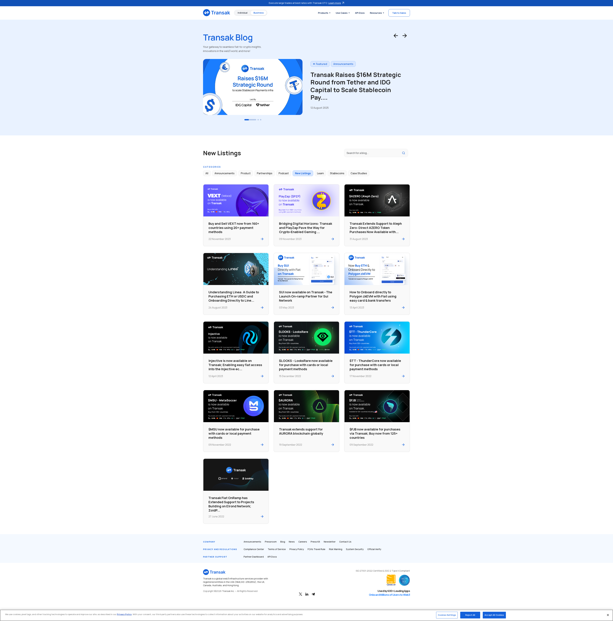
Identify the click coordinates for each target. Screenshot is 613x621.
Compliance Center (254, 549)
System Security (355, 549)
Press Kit (315, 541)
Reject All (470, 614)
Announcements (225, 173)
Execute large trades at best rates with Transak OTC (305, 3)
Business (259, 12)
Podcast (284, 173)
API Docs (360, 12)
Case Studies (359, 173)
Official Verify (374, 549)
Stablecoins (337, 173)
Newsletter (330, 541)
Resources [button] (376, 12)
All (206, 173)
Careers (302, 541)
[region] (306, 615)
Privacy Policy (296, 549)
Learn (336, 68)
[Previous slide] (396, 35)
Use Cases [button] (342, 12)
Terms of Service (277, 549)
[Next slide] (404, 35)
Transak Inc (228, 591)
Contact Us (345, 541)
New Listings (303, 173)
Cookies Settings (447, 614)
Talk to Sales (399, 12)
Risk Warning (335, 549)
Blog (282, 541)
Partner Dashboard (254, 556)
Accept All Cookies (494, 614)
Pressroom (271, 541)
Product (246, 173)
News (292, 541)
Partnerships (264, 173)
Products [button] (323, 12)
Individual (242, 12)
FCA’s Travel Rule (316, 549)
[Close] (607, 614)
